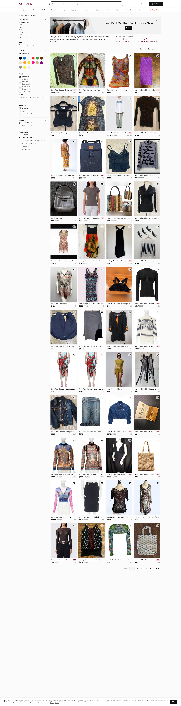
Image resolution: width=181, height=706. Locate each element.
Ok (173, 702)
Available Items (27, 138)
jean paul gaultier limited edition (148, 41)
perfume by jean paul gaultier (125, 39)
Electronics (23, 37)
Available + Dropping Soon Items (33, 140)
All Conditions (27, 123)
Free (23, 111)
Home (21, 15)
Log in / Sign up (156, 4)
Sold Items (25, 146)
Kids (20, 30)
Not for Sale (26, 149)
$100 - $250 (26, 87)
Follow (128, 28)
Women (21, 25)
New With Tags (27, 126)
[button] (55, 4)
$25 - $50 (25, 82)
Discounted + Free (28, 114)
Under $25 (25, 79)
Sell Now (144, 4)
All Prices (25, 77)
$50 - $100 (26, 84)
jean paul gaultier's (144, 39)
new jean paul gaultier (123, 41)
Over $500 (26, 92)
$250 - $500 (26, 89)
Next (157, 568)
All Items (25, 108)
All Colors (25, 53)
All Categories (24, 22)
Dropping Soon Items (29, 143)
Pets (20, 35)
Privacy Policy (54, 703)
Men (20, 27)
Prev (126, 568)
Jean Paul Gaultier (30, 15)
